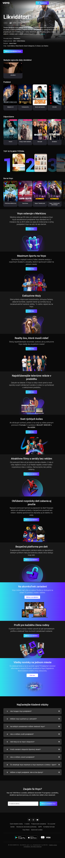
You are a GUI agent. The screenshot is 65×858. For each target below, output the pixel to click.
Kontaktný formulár (49, 827)
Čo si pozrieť (51, 824)
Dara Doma (25, 203)
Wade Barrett (19, 46)
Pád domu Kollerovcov (10, 203)
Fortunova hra (25, 107)
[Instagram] (33, 820)
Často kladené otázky (16, 824)
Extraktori (54, 141)
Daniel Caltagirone (29, 46)
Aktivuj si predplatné (31, 474)
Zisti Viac (31, 269)
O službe (27, 824)
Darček (12, 827)
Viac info (43, 34)
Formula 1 (23, 425)
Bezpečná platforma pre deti (31, 546)
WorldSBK (31, 427)
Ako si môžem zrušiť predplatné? (20, 734)
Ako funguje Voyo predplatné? (19, 711)
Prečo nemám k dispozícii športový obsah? (24, 749)
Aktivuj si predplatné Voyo (13, 51)
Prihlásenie (57, 3)
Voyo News (26, 830)
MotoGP (40, 425)
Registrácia (43, 3)
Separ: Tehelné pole (40, 203)
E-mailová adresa (14, 804)
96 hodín (54, 107)
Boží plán (40, 141)
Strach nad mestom (40, 107)
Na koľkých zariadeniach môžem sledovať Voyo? (26, 726)
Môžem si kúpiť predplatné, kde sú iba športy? (25, 772)
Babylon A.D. (10, 107)
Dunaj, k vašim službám (25, 141)
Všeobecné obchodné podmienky (26, 827)
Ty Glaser (38, 46)
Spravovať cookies (36, 830)
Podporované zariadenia (38, 824)
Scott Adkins (11, 46)
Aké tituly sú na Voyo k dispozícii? (20, 742)
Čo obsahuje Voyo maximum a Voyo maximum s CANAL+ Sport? (31, 765)
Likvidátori (13, 75)
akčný (5, 22)
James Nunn (12, 43)
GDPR (40, 827)
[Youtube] (37, 820)
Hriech (10, 141)
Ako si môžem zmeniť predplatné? (21, 757)
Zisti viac (31, 229)
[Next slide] (62, 98)
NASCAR (47, 425)
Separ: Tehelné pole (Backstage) (54, 204)
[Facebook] (29, 820)
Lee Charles (44, 46)
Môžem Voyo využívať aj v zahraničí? (22, 719)
